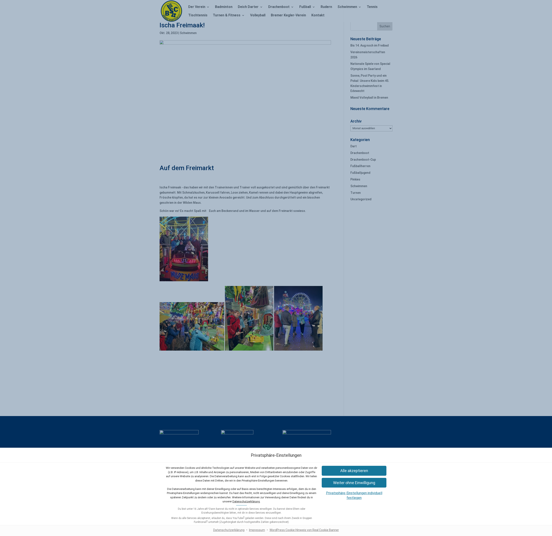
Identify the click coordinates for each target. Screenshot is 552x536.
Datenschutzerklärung (246, 501)
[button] (354, 470)
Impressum (257, 530)
